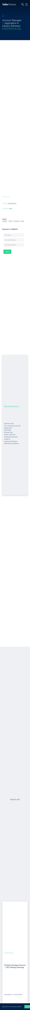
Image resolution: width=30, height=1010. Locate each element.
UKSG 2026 (7, 430)
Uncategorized (12, 203)
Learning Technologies (10, 441)
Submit (7, 251)
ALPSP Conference (9, 434)
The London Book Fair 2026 (12, 426)
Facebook (16, 221)
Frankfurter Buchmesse (11, 437)
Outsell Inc (7, 439)
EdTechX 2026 (8, 432)
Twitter (10, 221)
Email (22, 221)
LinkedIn (4, 221)
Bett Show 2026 (9, 423)
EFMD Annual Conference (11, 443)
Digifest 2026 (8, 428)
